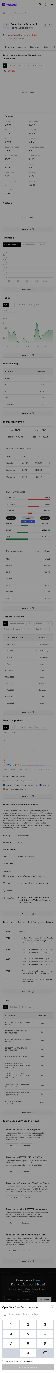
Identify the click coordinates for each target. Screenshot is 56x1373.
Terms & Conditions (26, 1361)
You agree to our (19, 1361)
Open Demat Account (28, 1367)
